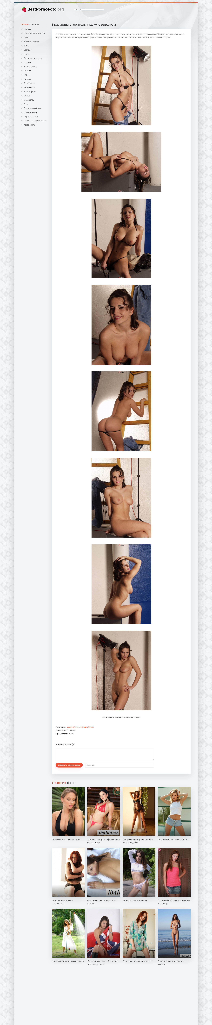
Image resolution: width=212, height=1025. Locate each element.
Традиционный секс (32, 108)
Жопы (26, 46)
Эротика (27, 29)
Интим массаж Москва (34, 33)
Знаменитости (30, 66)
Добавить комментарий (69, 765)
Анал (26, 104)
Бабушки (28, 50)
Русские (27, 79)
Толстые (27, 62)
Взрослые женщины (33, 58)
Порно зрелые (30, 112)
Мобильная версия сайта (35, 121)
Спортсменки (29, 83)
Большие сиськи (31, 41)
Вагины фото (30, 91)
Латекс (27, 96)
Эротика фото (72, 727)
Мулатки (27, 71)
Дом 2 (27, 37)
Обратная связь (31, 116)
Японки (27, 75)
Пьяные (27, 54)
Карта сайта (29, 125)
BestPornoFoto (45, 9)
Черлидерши (29, 87)
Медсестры (29, 100)
